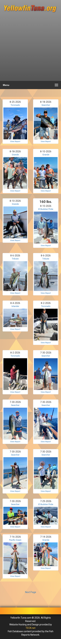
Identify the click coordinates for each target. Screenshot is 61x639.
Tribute (15, 258)
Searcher (46, 105)
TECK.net (30, 628)
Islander (15, 306)
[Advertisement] (30, 48)
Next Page (30, 592)
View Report (15, 141)
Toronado (15, 105)
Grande (15, 154)
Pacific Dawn (15, 540)
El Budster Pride (45, 209)
